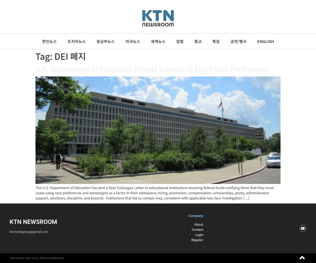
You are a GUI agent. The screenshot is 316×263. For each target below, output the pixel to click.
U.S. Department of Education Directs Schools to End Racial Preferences (152, 69)
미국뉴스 (133, 41)
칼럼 (180, 41)
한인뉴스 (49, 41)
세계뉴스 (158, 41)
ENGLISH (265, 41)
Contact (197, 230)
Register (197, 240)
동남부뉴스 (106, 41)
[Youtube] (302, 228)
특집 (216, 41)
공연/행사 (238, 41)
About (199, 224)
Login (199, 235)
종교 (198, 41)
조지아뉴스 (76, 41)
